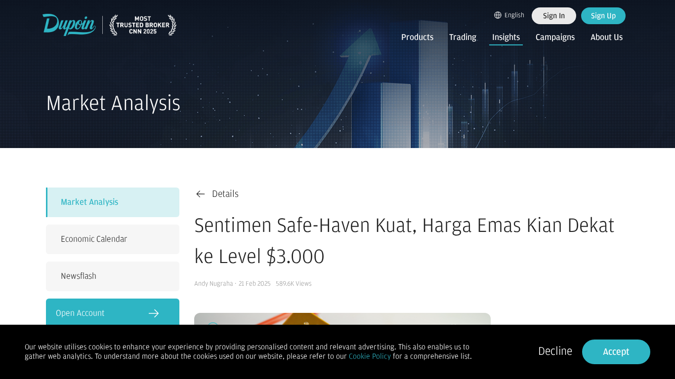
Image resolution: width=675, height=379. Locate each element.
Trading (462, 37)
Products (417, 37)
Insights (506, 37)
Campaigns (555, 37)
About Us (607, 37)
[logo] (109, 25)
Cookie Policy (370, 356)
